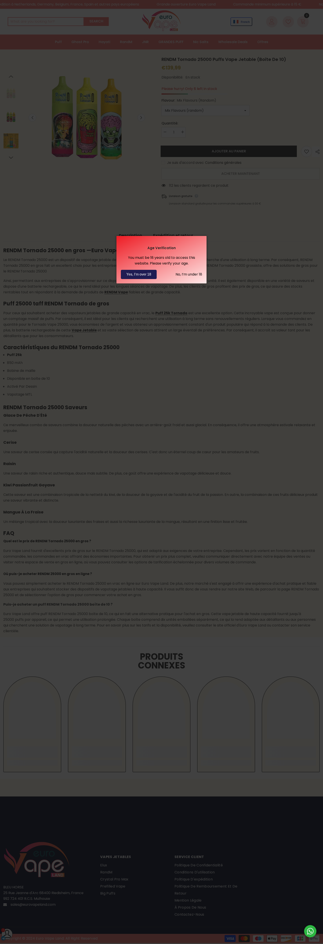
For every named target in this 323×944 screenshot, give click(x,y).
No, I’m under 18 (189, 274)
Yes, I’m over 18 (138, 274)
